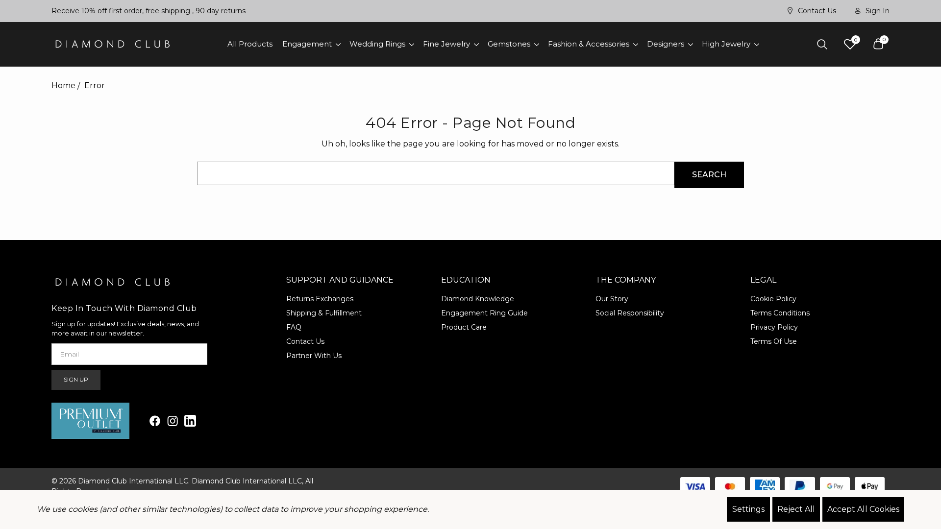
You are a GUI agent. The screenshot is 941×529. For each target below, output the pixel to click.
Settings (748, 509)
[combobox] (435, 173)
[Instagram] (172, 421)
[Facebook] (155, 421)
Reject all (796, 509)
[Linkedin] (190, 421)
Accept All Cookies (863, 509)
